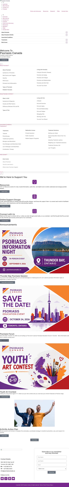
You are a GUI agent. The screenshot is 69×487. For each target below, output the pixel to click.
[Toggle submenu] (67, 32)
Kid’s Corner (4, 42)
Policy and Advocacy (35, 11)
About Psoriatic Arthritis (7, 34)
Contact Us (5, 7)
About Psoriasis (5, 32)
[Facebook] (2, 478)
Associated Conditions (7, 37)
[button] (3, 2)
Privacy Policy (49, 485)
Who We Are (6, 5)
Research (52, 11)
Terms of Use (42, 485)
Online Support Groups (10, 200)
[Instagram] (5, 478)
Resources (45, 11)
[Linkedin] (9, 478)
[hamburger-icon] (1, 64)
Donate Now (65, 11)
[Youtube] (13, 478)
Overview (5, 4)
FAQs (58, 11)
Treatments (4, 40)
